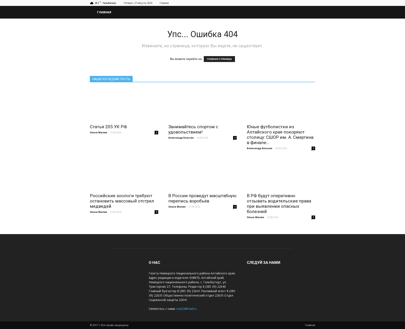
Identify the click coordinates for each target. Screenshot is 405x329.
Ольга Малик (98, 132)
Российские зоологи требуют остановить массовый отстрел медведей (122, 201)
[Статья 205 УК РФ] (124, 104)
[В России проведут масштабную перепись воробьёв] (202, 173)
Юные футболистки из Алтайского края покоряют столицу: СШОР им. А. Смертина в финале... (280, 134)
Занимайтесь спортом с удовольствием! (193, 129)
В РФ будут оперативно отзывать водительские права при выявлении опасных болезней (279, 203)
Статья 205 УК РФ (108, 126)
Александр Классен (181, 137)
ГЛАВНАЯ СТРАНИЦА (219, 59)
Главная (164, 2)
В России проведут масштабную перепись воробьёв (202, 198)
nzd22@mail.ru (186, 309)
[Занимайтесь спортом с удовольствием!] (202, 104)
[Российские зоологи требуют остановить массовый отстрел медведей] (124, 173)
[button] (310, 12)
